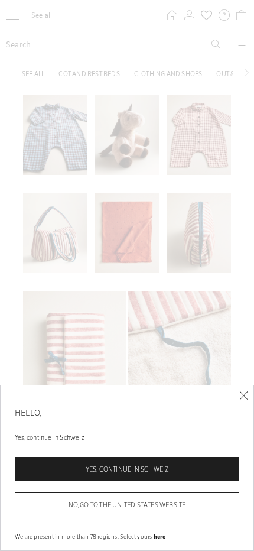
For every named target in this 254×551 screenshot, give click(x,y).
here (160, 536)
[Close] (244, 395)
